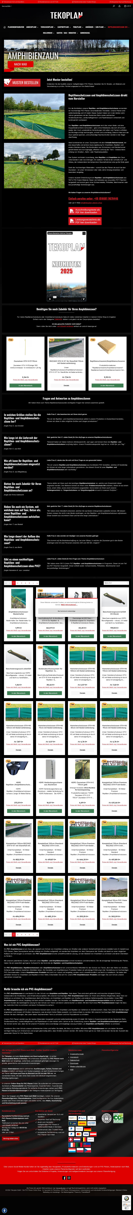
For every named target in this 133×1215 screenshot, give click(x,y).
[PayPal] (71, 1129)
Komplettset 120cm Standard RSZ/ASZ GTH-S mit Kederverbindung (50, 901)
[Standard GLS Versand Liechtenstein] (87, 1145)
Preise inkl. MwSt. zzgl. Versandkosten (25, 380)
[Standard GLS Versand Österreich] (93, 1134)
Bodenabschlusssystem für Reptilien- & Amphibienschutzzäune (50, 670)
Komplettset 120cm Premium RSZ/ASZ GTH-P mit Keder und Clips (18, 901)
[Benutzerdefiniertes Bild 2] (82, 1118)
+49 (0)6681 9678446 (65, 326)
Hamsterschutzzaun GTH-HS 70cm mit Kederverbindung (50, 727)
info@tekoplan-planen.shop (91, 203)
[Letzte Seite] (37, 583)
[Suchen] (113, 6)
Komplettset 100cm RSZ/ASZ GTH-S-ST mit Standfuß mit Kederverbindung (18, 844)
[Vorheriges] (5, 363)
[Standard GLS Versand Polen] (80, 1150)
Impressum (74, 1057)
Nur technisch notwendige (66, 611)
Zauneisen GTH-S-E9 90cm (25, 361)
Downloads (74, 1063)
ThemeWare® (85, 1192)
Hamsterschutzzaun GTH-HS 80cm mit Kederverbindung (82, 727)
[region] (66, 364)
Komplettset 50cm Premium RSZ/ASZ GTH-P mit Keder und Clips (82, 901)
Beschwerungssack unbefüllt (18, 669)
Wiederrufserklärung (77, 1066)
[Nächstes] (127, 363)
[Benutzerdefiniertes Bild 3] (91, 1118)
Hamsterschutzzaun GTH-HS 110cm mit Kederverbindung (114, 670)
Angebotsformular (77, 1054)
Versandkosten (61, 1188)
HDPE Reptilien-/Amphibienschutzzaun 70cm (18, 783)
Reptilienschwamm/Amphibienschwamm (107, 361)
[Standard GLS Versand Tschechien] (87, 1150)
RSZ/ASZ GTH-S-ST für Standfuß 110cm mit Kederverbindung (66, 362)
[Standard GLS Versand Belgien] (83, 1139)
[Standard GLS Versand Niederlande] (77, 1139)
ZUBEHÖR (58, 319)
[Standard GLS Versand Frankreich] (71, 1145)
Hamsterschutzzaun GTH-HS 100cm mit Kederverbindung (82, 670)
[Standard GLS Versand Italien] (79, 1145)
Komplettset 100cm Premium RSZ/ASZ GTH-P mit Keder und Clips (114, 783)
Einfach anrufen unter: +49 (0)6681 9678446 (93, 198)
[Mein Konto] (119, 6)
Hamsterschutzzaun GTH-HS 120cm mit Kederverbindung (18, 727)
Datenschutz (74, 1060)
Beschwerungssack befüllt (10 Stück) (114, 613)
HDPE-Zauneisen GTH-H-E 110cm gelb (82, 783)
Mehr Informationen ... (69, 605)
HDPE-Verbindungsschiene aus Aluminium (50, 783)
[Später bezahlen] (71, 1134)
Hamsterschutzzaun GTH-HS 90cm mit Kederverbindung (114, 727)
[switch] (127, 1208)
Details (66, 385)
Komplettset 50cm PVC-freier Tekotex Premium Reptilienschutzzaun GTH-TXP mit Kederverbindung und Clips (114, 901)
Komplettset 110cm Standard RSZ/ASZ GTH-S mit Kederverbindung (114, 844)
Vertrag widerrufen (10, 1139)
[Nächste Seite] (33, 583)
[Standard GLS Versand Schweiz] (70, 1139)
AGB (71, 1070)
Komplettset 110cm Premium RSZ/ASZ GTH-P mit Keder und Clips (82, 844)
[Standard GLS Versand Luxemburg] (72, 1150)
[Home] (4, 27)
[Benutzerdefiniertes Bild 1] (72, 1118)
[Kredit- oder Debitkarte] (82, 1134)
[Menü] (130, 1196)
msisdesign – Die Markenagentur (63, 1192)
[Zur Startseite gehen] (66, 16)
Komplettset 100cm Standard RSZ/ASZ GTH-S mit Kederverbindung (50, 844)
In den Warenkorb (25, 385)
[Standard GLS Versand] (87, 1129)
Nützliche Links (75, 1050)
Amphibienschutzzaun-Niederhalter (19, 613)
